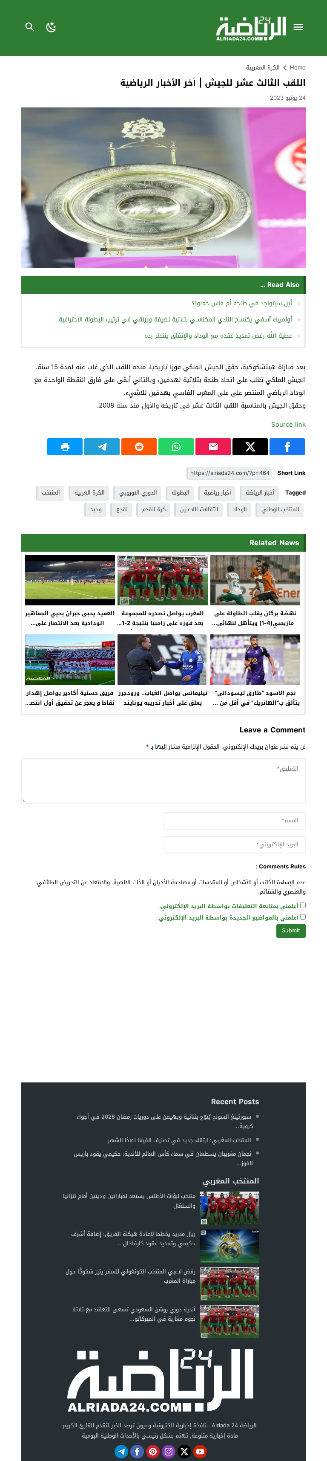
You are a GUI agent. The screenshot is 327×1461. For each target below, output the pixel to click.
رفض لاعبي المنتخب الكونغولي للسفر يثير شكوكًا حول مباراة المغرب (130, 1276)
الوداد (240, 509)
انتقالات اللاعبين (199, 509)
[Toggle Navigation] (300, 28)
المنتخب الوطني (280, 509)
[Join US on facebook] (137, 1451)
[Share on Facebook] (287, 447)
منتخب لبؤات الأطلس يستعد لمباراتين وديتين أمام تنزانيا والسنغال (129, 1201)
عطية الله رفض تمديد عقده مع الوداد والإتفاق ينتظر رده (218, 335)
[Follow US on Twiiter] (184, 1451)
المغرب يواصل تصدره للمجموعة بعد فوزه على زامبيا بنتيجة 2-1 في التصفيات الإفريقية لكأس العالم (162, 628)
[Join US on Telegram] (121, 1451)
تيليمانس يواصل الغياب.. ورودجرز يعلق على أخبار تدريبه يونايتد (162, 698)
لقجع (122, 509)
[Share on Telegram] (102, 447)
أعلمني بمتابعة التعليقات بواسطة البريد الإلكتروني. (228, 906)
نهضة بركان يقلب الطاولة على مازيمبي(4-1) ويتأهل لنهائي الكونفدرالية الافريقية (255, 623)
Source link (288, 425)
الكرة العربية (90, 492)
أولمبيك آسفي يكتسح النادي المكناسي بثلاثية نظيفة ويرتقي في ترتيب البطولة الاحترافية (175, 319)
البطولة (180, 492)
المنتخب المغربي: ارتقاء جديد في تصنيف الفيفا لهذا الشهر (179, 1140)
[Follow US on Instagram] (168, 1451)
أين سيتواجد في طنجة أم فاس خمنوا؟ (242, 303)
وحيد (96, 509)
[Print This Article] (64, 447)
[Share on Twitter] (250, 447)
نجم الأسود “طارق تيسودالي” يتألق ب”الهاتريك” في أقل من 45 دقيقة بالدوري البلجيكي (255, 703)
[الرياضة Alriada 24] (159, 1379)
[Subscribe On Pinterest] (153, 1451)
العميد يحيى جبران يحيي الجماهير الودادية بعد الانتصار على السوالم (70, 623)
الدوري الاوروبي (138, 492)
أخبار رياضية (217, 492)
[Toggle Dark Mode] (52, 28)
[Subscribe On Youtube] (200, 1451)
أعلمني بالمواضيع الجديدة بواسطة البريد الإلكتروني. (227, 918)
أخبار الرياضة (260, 492)
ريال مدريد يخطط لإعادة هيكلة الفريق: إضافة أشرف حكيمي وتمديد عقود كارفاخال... (133, 1239)
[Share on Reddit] (139, 447)
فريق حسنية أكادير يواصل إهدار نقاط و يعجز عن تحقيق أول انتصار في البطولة (70, 703)
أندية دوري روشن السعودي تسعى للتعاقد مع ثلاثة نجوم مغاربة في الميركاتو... (133, 1314)
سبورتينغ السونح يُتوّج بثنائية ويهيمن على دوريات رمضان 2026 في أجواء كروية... (165, 1121)
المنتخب (51, 492)
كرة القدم (154, 509)
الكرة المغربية (263, 67)
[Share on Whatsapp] (176, 447)
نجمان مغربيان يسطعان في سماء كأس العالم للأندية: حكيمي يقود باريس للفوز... (163, 1159)
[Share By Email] (213, 447)
